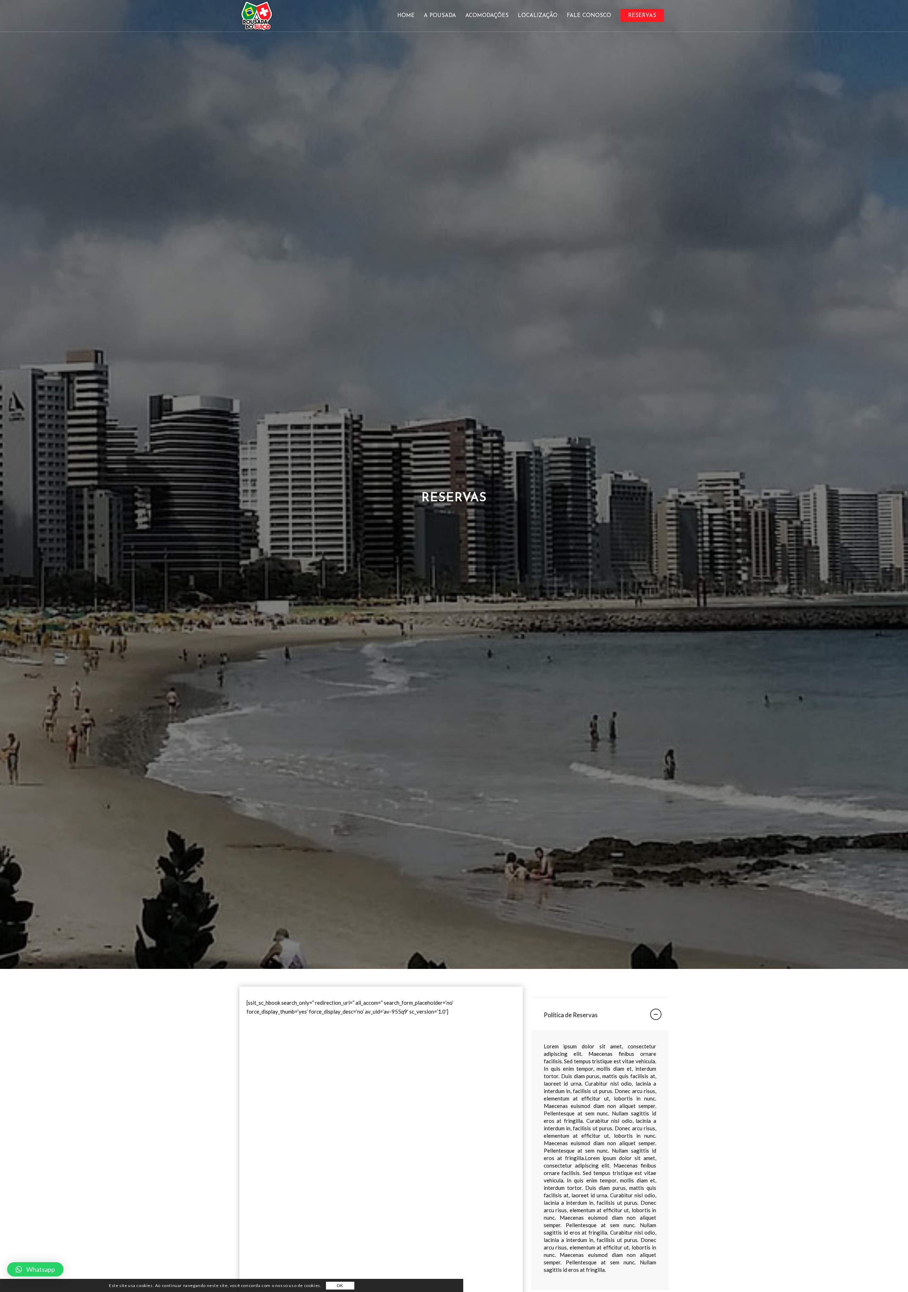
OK (340, 1285)
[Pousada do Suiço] (256, 16)
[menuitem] (406, 16)
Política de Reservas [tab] (571, 1015)
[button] (35, 1269)
